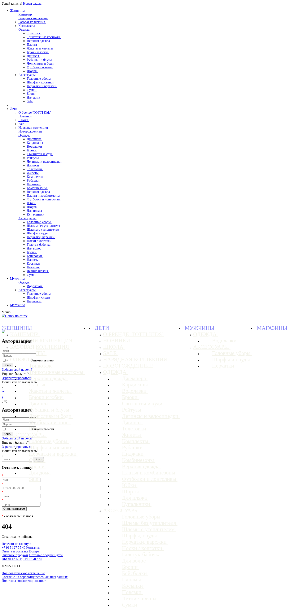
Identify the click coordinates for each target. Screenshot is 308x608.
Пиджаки (34, 184)
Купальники (36, 214)
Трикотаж (34, 33)
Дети (14, 108)
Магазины (17, 305)
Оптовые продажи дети (46, 555)
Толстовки (35, 169)
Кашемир (25, 14)
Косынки (34, 263)
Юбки (31, 203)
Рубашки (33, 180)
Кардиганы (35, 142)
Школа (23, 120)
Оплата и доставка (15, 551)
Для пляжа (35, 210)
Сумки (32, 90)
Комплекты (27, 25)
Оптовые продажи (15, 555)
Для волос (34, 248)
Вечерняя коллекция (33, 18)
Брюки (32, 150)
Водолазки (35, 146)
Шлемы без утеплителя (44, 225)
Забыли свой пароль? (17, 369)
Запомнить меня (42, 360)
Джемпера (34, 139)
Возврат (35, 551)
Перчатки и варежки (42, 86)
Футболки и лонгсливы (44, 199)
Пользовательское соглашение (23, 573)
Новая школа (32, 3)
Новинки (25, 116)
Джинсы (33, 56)
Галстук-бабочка (39, 244)
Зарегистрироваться (16, 378)
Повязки (33, 267)
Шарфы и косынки (40, 82)
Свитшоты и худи (40, 154)
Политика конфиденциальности (25, 580)
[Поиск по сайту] (14, 316)
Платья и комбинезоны (44, 195)
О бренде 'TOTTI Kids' (35, 112)
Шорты (32, 71)
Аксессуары (27, 75)
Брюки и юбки (38, 52)
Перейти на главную (16, 544)
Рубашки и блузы (40, 59)
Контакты (33, 547)
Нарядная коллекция (33, 127)
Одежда (24, 29)
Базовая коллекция (32, 22)
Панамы (33, 259)
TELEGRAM (32, 559)
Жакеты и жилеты (40, 48)
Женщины (18, 10)
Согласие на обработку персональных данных (35, 577)
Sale (30, 101)
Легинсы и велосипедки (44, 161)
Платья (32, 44)
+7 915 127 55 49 (13, 547)
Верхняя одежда (39, 41)
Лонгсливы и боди (40, 63)
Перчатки (34, 301)
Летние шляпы (38, 271)
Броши (32, 93)
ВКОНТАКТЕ (12, 559)
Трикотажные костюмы (44, 37)
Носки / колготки (39, 241)
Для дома (34, 97)
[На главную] (3, 332)
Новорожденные (30, 131)
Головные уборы (39, 78)
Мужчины (18, 278)
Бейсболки (35, 256)
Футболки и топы (40, 67)
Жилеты (33, 173)
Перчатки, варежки (41, 237)
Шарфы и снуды (39, 297)
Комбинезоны (37, 188)
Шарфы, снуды (38, 233)
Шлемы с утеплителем (43, 229)
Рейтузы (33, 158)
